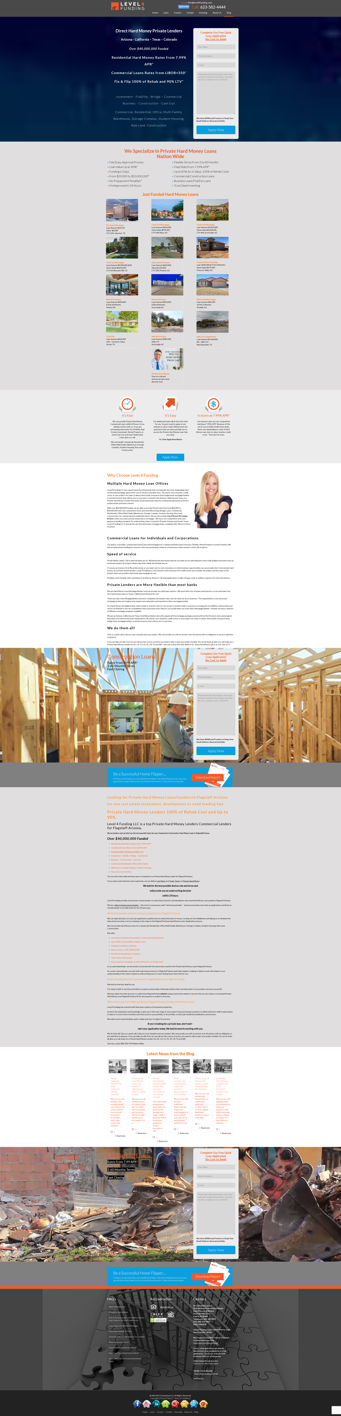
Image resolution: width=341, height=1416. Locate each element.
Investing (178, 1412)
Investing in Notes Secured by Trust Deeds (127, 1337)
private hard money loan (137, 544)
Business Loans (183, 181)
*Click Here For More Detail (205, 1373)
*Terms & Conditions (182, 1398)
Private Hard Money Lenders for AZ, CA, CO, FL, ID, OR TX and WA (157, 1039)
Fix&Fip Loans (202, 181)
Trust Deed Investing (187, 185)
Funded (169, 1412)
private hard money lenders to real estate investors (149, 900)
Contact (160, 1412)
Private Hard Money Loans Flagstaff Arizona (193, 966)
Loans (152, 1412)
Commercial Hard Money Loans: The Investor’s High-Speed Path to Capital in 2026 (138, 1086)
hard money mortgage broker (123, 606)
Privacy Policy (166, 1398)
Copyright (154, 1398)
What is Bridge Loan (117, 1307)
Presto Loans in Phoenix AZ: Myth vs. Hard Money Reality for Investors (202, 1083)
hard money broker (192, 905)
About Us (188, 1412)
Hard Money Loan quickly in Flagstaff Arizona (211, 900)
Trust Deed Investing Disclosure (122, 1347)
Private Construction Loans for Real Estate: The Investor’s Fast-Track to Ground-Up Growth (159, 1087)
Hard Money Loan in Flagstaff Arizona (194, 833)
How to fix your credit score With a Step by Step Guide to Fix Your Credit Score (126, 1319)
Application (198, 1378)
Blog (196, 1412)
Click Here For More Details (205, 1343)
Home (145, 1412)
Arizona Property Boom (118, 1312)
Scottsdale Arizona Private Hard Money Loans (125, 1359)
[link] (122, 210)
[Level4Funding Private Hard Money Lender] (127, 6)
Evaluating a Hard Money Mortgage (123, 1326)
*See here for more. (216, 435)
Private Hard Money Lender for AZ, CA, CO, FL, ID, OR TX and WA (134, 644)
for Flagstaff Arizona (173, 876)
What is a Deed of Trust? (119, 1342)
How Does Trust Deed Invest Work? (124, 1353)
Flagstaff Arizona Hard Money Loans (170, 921)
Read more (121, 1136)
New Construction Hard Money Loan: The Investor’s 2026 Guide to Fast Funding (180, 1086)
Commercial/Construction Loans (194, 176)
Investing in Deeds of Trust (120, 1331)
